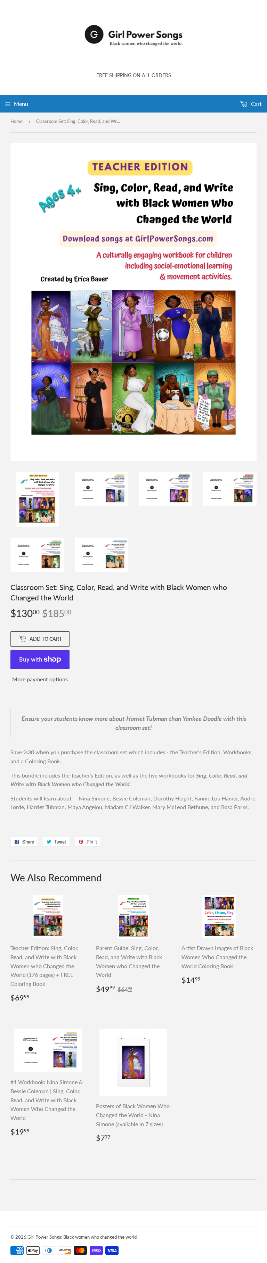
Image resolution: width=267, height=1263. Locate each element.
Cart (256, 103)
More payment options (40, 679)
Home (16, 121)
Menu (21, 103)
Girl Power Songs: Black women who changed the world (82, 1237)
